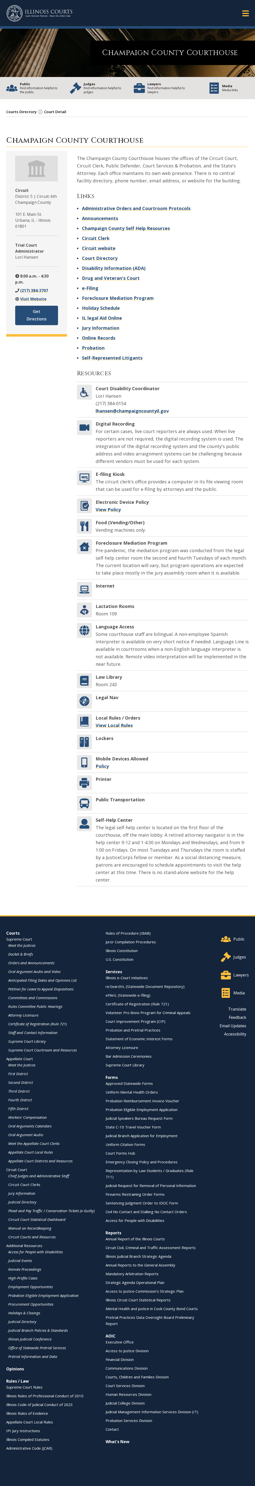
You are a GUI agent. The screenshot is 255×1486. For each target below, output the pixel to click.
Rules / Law (17, 1381)
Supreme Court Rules (24, 1387)
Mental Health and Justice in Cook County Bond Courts (152, 1308)
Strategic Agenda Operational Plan (135, 1282)
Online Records (98, 338)
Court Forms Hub (120, 1153)
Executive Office (120, 1341)
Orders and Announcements (31, 962)
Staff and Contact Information (33, 1032)
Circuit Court (16, 1169)
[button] (245, 13)
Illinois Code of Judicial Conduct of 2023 (39, 1404)
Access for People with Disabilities (35, 1251)
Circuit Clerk (96, 238)
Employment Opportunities (30, 1286)
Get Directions (37, 315)
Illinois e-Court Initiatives (127, 977)
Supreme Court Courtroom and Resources (42, 1049)
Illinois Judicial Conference (30, 1339)
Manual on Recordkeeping (29, 1228)
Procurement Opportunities (30, 1304)
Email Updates (233, 1026)
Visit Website (33, 299)
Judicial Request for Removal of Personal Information (151, 1185)
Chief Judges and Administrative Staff (38, 1175)
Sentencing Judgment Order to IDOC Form (142, 1202)
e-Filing (90, 288)
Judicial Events (20, 1260)
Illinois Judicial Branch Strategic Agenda (138, 1256)
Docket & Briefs (20, 954)
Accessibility (235, 1034)
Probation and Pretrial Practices (133, 1030)
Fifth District (18, 1108)
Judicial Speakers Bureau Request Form (139, 1118)
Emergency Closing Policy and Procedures (142, 1161)
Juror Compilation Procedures (131, 941)
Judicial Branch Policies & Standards (38, 1330)
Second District (20, 1082)
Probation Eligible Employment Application (43, 1295)
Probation (93, 348)
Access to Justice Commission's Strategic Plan (145, 1291)
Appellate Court (19, 1058)
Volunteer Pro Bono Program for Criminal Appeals (148, 1012)
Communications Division (127, 1368)
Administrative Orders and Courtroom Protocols (136, 208)
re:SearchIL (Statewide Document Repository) (145, 986)
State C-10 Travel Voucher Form (133, 1126)
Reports (113, 1233)
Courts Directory (21, 111)
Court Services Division (125, 1385)
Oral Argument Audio (25, 1134)
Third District (19, 1091)
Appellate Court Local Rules (30, 1152)
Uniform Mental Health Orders (132, 1092)
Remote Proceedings (24, 1269)
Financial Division (120, 1359)
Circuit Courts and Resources (32, 1236)
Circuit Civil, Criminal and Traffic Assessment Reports (151, 1247)
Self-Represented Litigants (112, 358)
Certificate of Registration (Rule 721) (37, 1023)
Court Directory (100, 258)
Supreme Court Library (27, 1041)
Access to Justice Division (127, 1350)
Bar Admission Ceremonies (129, 1056)
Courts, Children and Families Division (137, 1376)
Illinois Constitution (122, 950)
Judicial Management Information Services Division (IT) (152, 1411)
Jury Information (100, 328)
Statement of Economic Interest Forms (139, 1038)
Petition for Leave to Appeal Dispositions (40, 988)
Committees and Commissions (32, 997)
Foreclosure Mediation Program (118, 298)
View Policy (108, 510)
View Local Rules (114, 725)
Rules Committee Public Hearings (35, 1006)
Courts (13, 933)
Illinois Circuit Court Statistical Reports (138, 1299)
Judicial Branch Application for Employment (142, 1135)
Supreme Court (19, 939)
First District (18, 1073)
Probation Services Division (129, 1420)
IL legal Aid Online (102, 318)
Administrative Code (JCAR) (29, 1448)
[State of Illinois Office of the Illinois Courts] (39, 13)
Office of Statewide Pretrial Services (37, 1347)
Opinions (15, 1369)
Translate (237, 1009)
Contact (112, 1429)
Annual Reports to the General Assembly (140, 1265)
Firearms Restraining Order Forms (135, 1194)
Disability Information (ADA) (113, 268)
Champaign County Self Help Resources (126, 228)
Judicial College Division (125, 1403)
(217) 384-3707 (34, 290)
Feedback (237, 1017)
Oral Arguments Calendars (30, 1125)
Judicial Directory (22, 1201)
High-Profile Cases (22, 1277)
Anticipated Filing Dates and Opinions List (42, 980)
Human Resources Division (128, 1394)
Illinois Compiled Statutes (27, 1439)
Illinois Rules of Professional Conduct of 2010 (44, 1395)
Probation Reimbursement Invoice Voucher (142, 1100)
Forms (112, 1077)
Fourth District (20, 1099)
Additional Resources (24, 1245)
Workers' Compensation (27, 1117)
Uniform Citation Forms (125, 1144)
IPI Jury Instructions (23, 1430)
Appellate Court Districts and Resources (40, 1160)
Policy (102, 766)
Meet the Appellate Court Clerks (34, 1143)
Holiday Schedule (101, 308)
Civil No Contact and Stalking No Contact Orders (146, 1211)
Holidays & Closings (24, 1312)
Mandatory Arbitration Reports (132, 1273)
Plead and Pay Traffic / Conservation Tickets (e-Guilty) (51, 1210)
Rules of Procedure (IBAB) (128, 933)
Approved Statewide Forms (129, 1083)
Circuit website (99, 248)
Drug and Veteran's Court (111, 278)
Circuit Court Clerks (24, 1184)
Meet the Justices (21, 945)
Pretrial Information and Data (32, 1356)
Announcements (100, 218)
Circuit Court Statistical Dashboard (36, 1219)
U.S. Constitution (119, 959)
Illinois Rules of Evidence (27, 1413)
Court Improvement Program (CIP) (135, 1021)
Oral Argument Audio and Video (34, 971)
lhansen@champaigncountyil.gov (132, 411)
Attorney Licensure (23, 1015)
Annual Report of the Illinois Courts (135, 1238)
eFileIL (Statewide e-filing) (128, 995)
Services (114, 971)
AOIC (111, 1336)
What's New (117, 1441)
